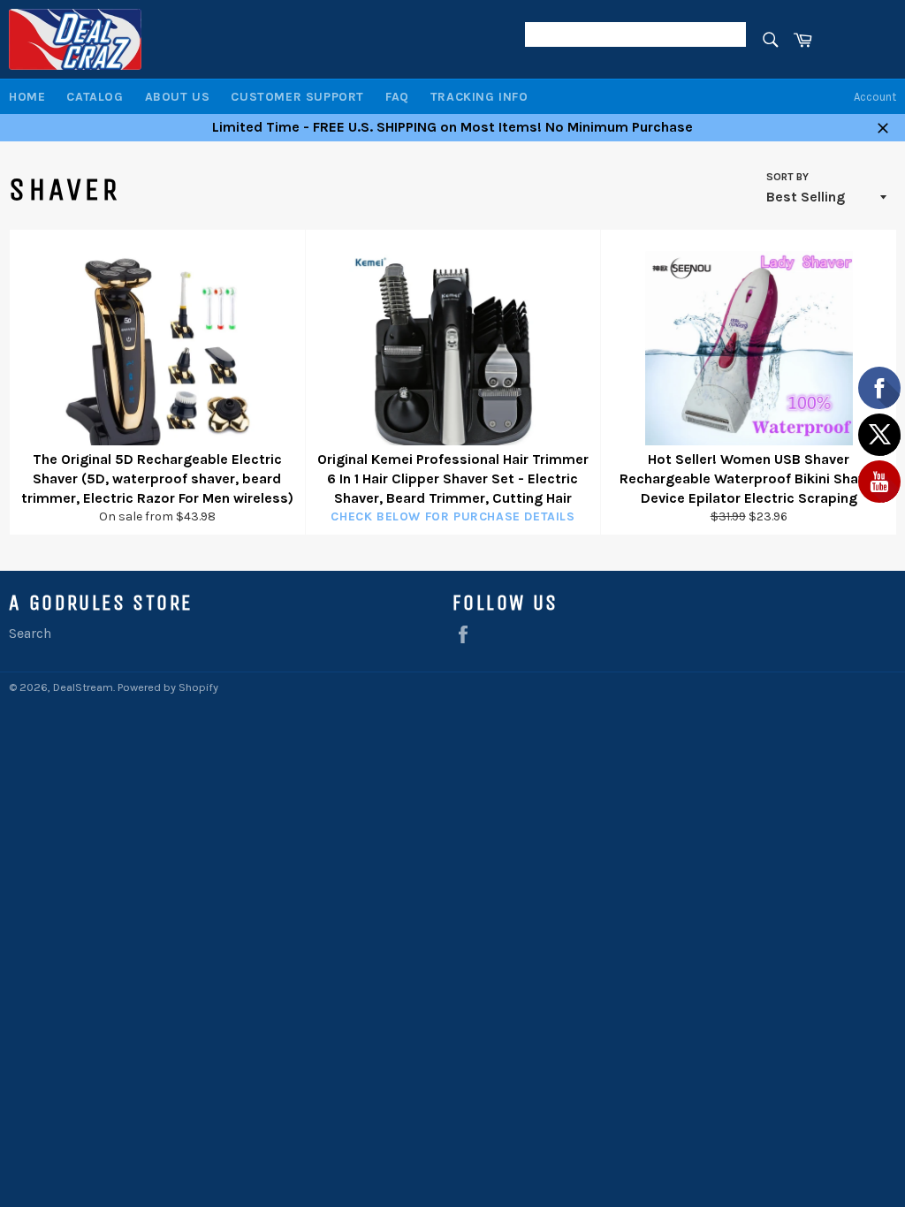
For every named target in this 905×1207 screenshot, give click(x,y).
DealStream (83, 687)
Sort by (787, 177)
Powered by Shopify (168, 687)
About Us (177, 96)
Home (27, 96)
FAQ (397, 96)
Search (30, 633)
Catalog (94, 96)
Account (875, 96)
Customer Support (297, 96)
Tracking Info (479, 96)
